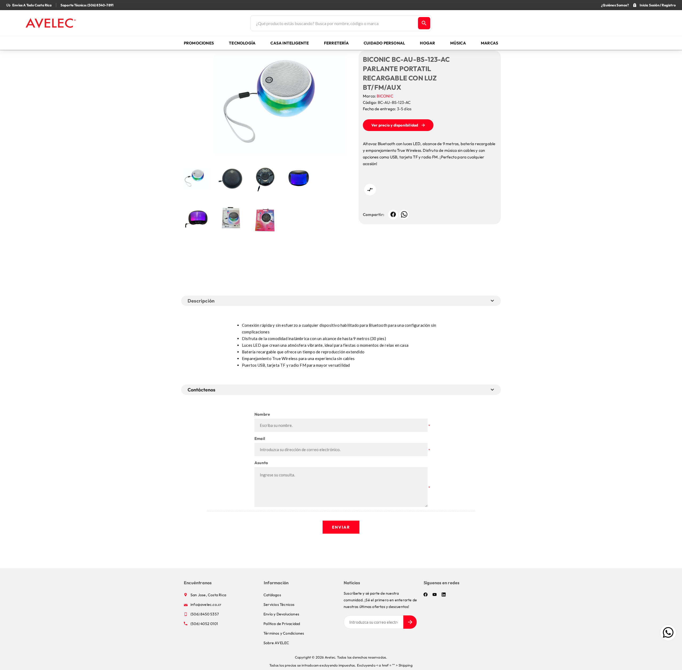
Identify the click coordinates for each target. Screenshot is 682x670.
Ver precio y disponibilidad (394, 125)
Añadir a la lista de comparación (370, 189)
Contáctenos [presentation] (201, 390)
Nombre (262, 414)
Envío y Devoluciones (281, 614)
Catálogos (272, 595)
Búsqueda (424, 23)
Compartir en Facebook (393, 214)
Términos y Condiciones (283, 633)
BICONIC (385, 96)
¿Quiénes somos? (615, 5)
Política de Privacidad (281, 623)
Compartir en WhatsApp (404, 214)
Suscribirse (410, 622)
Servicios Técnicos (279, 604)
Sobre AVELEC (276, 642)
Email (259, 438)
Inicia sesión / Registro (658, 5)
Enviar (341, 527)
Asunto (261, 462)
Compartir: (373, 214)
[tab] (202, 390)
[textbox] (334, 23)
